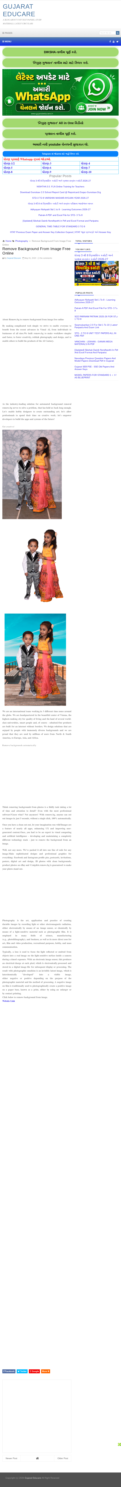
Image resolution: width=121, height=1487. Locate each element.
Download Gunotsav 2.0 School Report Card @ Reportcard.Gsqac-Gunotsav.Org (60, 192)
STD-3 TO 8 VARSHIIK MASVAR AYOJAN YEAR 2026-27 (60, 198)
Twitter (23, 1371)
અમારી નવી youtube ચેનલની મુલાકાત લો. (61, 144)
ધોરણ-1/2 (9, 163)
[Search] (117, 33)
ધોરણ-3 (46, 163)
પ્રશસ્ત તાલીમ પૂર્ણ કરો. (60, 133)
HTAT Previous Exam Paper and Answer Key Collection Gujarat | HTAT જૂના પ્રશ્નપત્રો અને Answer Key (60, 232)
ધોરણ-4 (85, 163)
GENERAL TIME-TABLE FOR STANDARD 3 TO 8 (60, 226)
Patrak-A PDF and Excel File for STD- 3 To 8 (60, 215)
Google (35, 1371)
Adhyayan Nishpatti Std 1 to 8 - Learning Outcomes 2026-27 (60, 209)
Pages (8, 33)
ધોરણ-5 (8, 168)
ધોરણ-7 (85, 168)
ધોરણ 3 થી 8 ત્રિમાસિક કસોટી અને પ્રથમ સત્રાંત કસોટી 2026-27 (60, 180)
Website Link (8, 1001)
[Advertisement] (36, 289)
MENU (7, 41)
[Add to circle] (113, 41)
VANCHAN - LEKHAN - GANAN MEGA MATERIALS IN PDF (93, 342)
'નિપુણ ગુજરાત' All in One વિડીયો (60, 123)
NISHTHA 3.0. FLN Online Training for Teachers (60, 186)
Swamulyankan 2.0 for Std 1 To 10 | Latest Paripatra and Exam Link (96, 326)
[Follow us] (117, 41)
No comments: (46, 258)
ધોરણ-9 (46, 172)
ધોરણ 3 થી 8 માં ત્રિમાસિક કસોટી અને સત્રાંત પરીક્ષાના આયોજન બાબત (60, 203)
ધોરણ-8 (8, 172)
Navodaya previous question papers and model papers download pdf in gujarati (95, 359)
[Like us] (110, 41)
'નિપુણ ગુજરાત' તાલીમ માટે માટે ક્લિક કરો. (61, 62)
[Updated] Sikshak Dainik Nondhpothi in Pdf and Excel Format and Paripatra (60, 221)
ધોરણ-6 (46, 168)
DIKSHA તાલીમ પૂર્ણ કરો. (60, 52)
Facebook (9, 1371)
